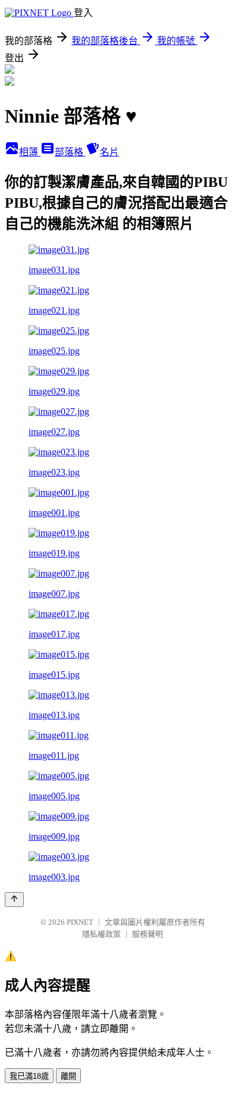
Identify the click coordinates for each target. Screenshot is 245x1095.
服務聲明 (147, 934)
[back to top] (14, 899)
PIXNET (80, 922)
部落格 (70, 152)
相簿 (29, 152)
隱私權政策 (101, 934)
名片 (109, 152)
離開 (68, 1076)
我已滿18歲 (29, 1076)
